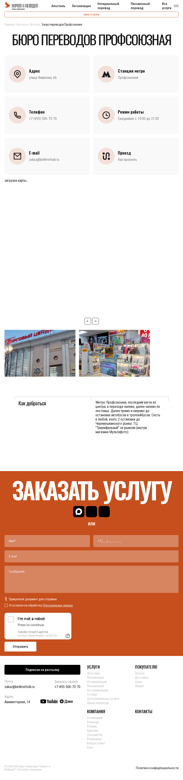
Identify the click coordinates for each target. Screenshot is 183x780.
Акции (139, 686)
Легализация (81, 6)
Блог (90, 747)
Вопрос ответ (96, 743)
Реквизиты (94, 739)
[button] (87, 321)
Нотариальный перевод (108, 6)
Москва (35, 24)
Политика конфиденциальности (157, 768)
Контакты (22, 24)
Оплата (139, 673)
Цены (138, 682)
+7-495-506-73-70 (67, 687)
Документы (94, 735)
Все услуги (166, 6)
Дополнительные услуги (103, 698)
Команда (93, 722)
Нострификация (97, 690)
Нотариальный (96, 682)
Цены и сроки (91, 14)
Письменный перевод (140, 6)
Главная (9, 24)
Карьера (92, 730)
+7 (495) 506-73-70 (43, 118)
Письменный (95, 686)
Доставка (141, 677)
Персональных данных (58, 605)
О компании (95, 718)
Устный (92, 694)
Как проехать (127, 159)
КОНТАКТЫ (143, 711)
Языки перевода (98, 703)
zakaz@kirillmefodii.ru (44, 159)
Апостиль (58, 6)
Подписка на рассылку (42, 670)
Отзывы (92, 726)
